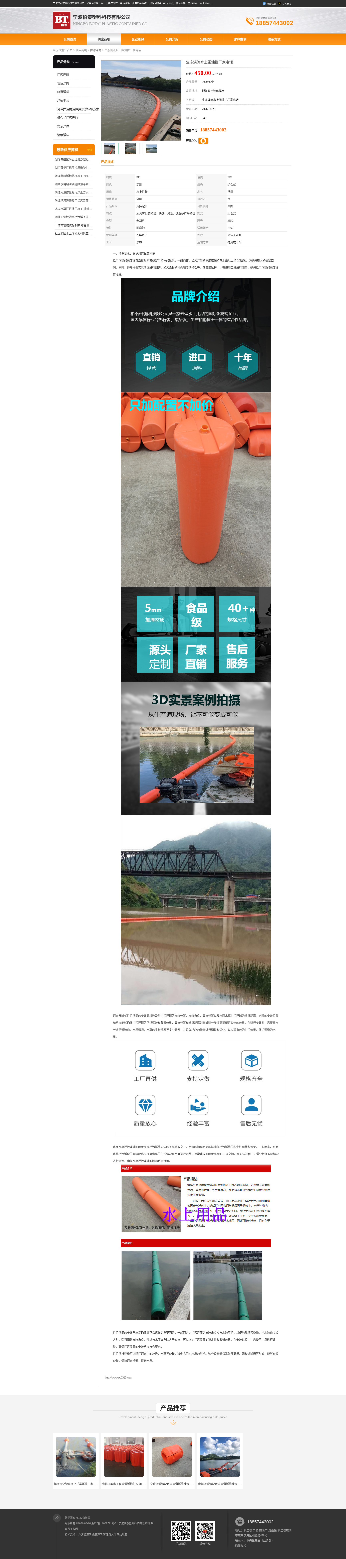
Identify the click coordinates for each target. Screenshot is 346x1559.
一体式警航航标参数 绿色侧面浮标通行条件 (74, 225)
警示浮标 (63, 135)
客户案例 (240, 39)
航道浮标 (63, 92)
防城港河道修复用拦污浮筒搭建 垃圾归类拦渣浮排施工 (74, 200)
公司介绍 (172, 39)
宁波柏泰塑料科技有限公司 (134, 1523)
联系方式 (274, 39)
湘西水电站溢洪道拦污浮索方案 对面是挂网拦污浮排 (74, 184)
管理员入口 (109, 1534)
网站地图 (122, 1534)
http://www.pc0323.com (118, 1377)
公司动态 (206, 39)
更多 (90, 149)
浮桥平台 (63, 100)
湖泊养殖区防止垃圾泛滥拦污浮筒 (74, 159)
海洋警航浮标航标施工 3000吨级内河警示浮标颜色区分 (74, 175)
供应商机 (104, 39)
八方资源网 (85, 1534)
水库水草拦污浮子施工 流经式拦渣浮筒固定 (74, 208)
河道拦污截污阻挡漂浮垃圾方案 (78, 109)
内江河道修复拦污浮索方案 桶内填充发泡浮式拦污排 (74, 192)
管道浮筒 (63, 83)
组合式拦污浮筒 (67, 117)
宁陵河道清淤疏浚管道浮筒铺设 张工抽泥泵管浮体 (85, 1483)
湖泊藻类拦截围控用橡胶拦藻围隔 (74, 167)
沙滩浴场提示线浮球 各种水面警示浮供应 (175, 1483)
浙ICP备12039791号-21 (104, 1523)
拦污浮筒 (95, 50)
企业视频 (138, 39)
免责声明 (97, 1534)
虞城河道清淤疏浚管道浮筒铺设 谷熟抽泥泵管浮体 (133, 1483)
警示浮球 (63, 126)
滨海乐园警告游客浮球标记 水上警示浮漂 (223, 1483)
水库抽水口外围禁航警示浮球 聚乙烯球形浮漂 (274, 1483)
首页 (69, 50)
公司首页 (69, 39)
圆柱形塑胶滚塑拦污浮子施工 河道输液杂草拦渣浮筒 (74, 217)
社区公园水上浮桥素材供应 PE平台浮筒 (74, 233)
